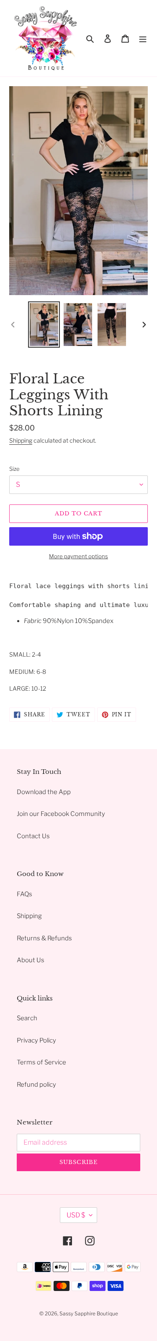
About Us (30, 960)
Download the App (44, 792)
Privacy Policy (36, 1040)
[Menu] (143, 38)
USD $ (76, 1215)
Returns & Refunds (44, 938)
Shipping (20, 440)
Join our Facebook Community (61, 814)
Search (27, 1018)
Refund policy (36, 1084)
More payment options (78, 556)
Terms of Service (41, 1062)
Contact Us (33, 836)
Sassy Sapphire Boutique (88, 1313)
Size (14, 468)
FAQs (24, 894)
